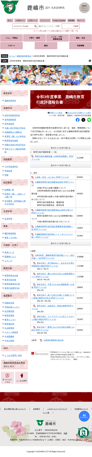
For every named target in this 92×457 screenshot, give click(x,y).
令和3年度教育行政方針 (53, 340)
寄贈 (6, 175)
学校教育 (7, 159)
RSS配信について (81, 409)
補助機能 (71, 20)
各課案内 (7, 295)
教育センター (10, 320)
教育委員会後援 (11, 141)
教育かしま (9, 252)
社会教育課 (9, 328)
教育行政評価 (10, 280)
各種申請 (7, 108)
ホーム (12, 56)
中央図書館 (9, 336)
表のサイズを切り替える (61, 148)
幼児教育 (7, 182)
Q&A (5, 348)
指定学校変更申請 (12, 115)
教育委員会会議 (11, 276)
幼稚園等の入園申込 (13, 132)
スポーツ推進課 (11, 332)
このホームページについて (57, 409)
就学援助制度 (10, 120)
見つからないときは (7, 381)
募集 (5, 226)
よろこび (8, 261)
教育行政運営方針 (12, 288)
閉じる (90, 61)
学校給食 (8, 171)
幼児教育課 (9, 311)
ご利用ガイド (20, 20)
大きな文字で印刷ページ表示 (79, 113)
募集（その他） (11, 238)
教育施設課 (9, 324)
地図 (65, 433)
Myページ (81, 20)
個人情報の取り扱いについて (15, 409)
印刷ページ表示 (56, 113)
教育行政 (7, 268)
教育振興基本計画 (12, 284)
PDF (58, 26)
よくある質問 (22, 381)
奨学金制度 (9, 124)
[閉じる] (90, 427)
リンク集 (46, 413)
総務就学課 (9, 303)
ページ (51, 26)
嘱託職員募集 (10, 233)
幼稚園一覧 (9, 190)
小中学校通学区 (11, 167)
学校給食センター (12, 307)
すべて (43, 26)
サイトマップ (45, 20)
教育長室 (7, 93)
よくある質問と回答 (13, 355)
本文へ (10, 20)
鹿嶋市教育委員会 (24, 56)
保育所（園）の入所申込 (15, 136)
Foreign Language (59, 20)
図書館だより (10, 257)
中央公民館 (9, 341)
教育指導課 (9, 316)
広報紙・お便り (10, 245)
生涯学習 (7, 211)
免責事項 (36, 409)
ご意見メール (32, 20)
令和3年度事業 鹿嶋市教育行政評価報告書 (26, 61)
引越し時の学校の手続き (15, 128)
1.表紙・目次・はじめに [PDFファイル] (52, 177)
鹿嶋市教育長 (10, 101)
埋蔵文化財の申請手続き (15, 145)
